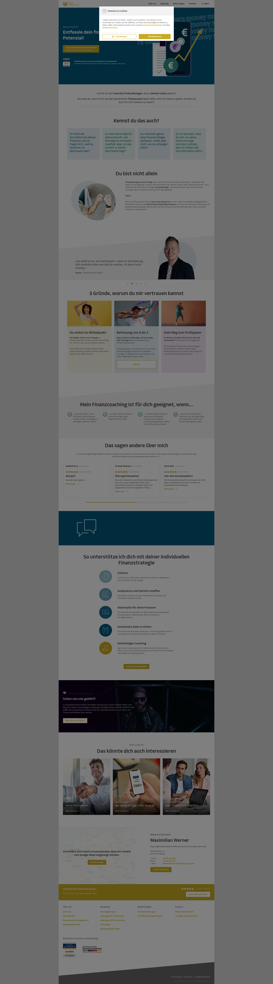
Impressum (113, 27)
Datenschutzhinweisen (152, 25)
